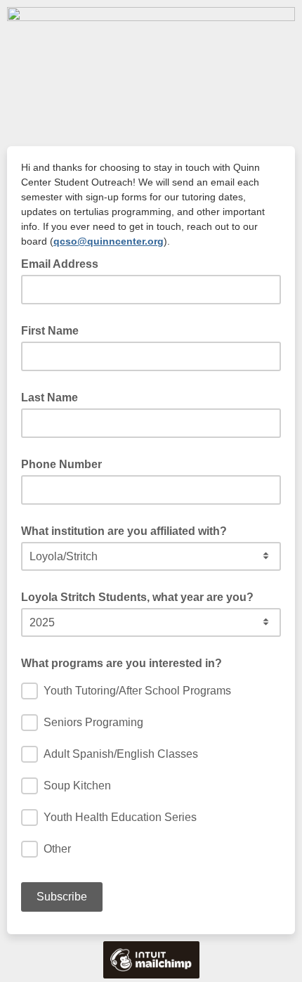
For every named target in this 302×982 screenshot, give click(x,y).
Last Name (49, 397)
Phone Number (61, 464)
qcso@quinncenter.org (108, 241)
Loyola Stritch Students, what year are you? (137, 597)
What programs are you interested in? (121, 663)
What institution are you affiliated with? (124, 531)
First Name (50, 331)
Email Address (64, 263)
